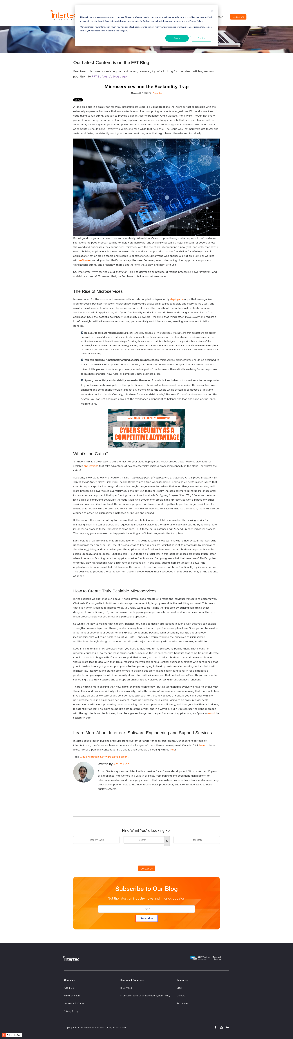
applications (91, 466)
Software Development (114, 757)
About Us (69, 988)
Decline (201, 38)
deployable (177, 299)
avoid (211, 713)
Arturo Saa (157, 93)
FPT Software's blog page (109, 76)
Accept (177, 38)
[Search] (167, 841)
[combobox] (143, 840)
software (84, 260)
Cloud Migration (89, 757)
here (202, 745)
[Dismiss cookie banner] (212, 11)
